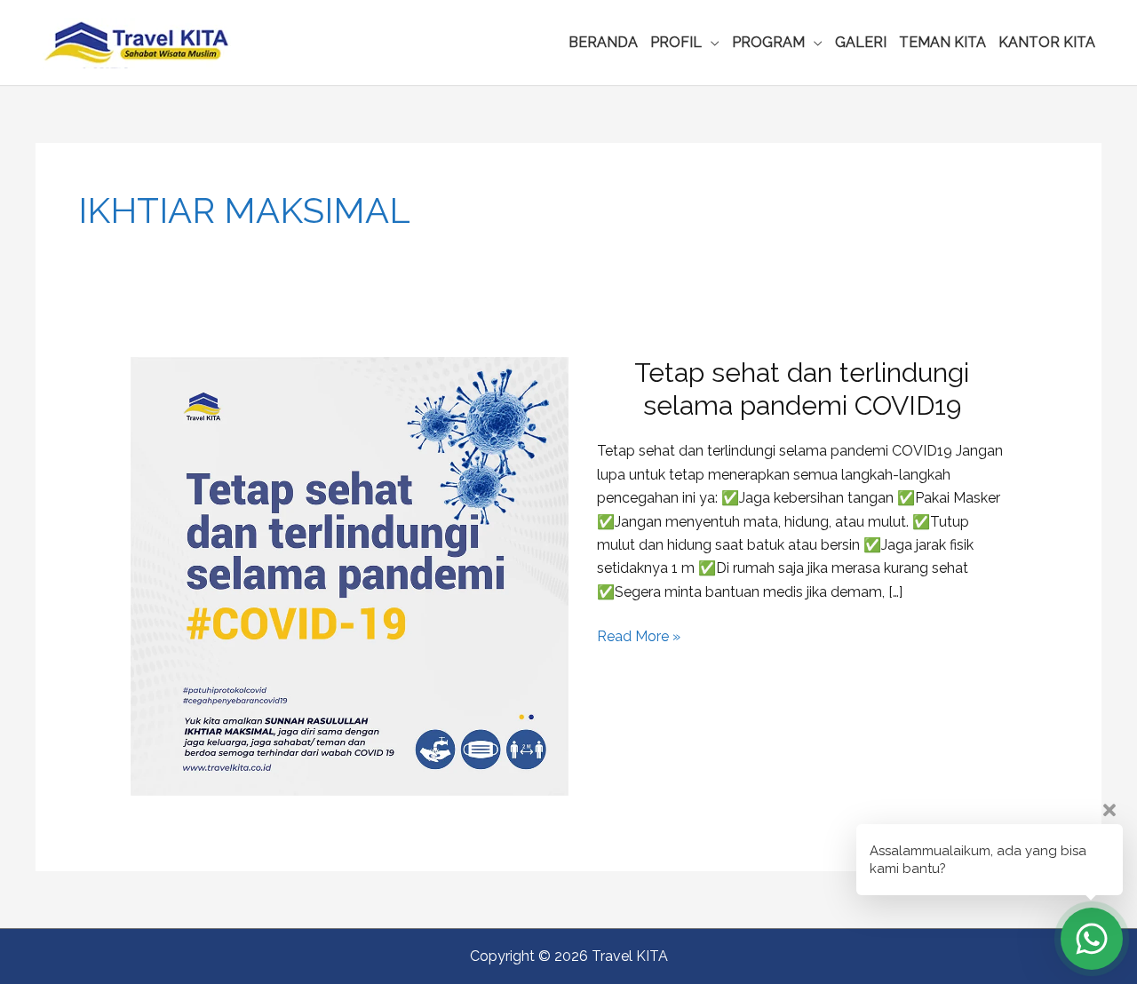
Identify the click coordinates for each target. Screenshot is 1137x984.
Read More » (638, 637)
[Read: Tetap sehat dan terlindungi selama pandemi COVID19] (349, 575)
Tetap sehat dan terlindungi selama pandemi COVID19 (801, 389)
